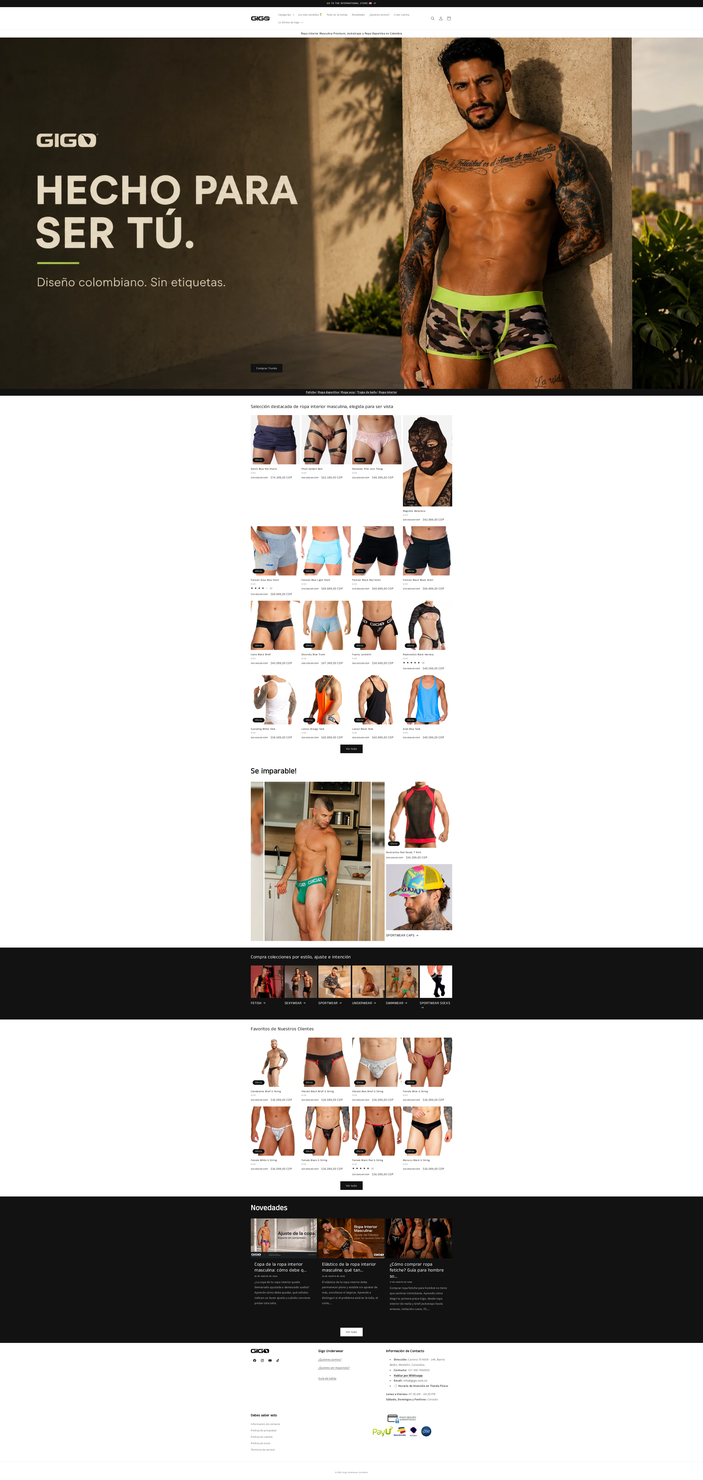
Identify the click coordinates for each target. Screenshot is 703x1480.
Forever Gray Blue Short (265, 580)
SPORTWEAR (328, 1003)
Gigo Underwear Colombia (355, 1472)
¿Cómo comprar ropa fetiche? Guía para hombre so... (417, 1270)
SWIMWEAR (394, 1003)
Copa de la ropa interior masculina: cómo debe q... (280, 1267)
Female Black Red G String (367, 1160)
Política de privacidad (263, 1430)
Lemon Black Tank (362, 729)
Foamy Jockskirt (361, 654)
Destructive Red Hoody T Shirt (403, 852)
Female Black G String (314, 1160)
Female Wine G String (415, 1091)
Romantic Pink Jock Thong (367, 469)
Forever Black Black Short (418, 580)
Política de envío (260, 1443)
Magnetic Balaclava (414, 511)
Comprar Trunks (266, 368)
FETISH (256, 1003)
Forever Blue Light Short (316, 580)
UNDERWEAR (362, 1003)
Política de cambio (262, 1436)
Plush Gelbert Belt (312, 469)
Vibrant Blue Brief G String (367, 1091)
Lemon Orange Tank (313, 729)
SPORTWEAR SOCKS (435, 1003)
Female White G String (264, 1160)
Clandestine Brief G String (266, 1091)
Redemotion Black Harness (418, 654)
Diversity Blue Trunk (313, 654)
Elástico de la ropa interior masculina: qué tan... (349, 1267)
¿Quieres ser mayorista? (334, 1368)
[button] (286, 14)
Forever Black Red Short (366, 580)
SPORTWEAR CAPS (400, 935)
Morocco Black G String (416, 1160)
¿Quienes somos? (329, 1359)
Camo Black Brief (261, 654)
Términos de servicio (263, 1449)
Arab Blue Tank (412, 729)
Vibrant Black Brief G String (318, 1091)
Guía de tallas (327, 1378)
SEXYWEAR (293, 1003)
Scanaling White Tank (263, 729)
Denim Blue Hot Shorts (264, 469)
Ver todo (351, 748)
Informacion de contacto (265, 1423)
